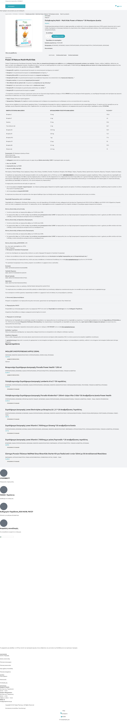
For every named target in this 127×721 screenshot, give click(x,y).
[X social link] (119, 1)
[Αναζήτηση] (110, 6)
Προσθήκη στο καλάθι (58, 36)
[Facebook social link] (117, 1)
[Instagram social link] (121, 1)
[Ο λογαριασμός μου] (112, 6)
